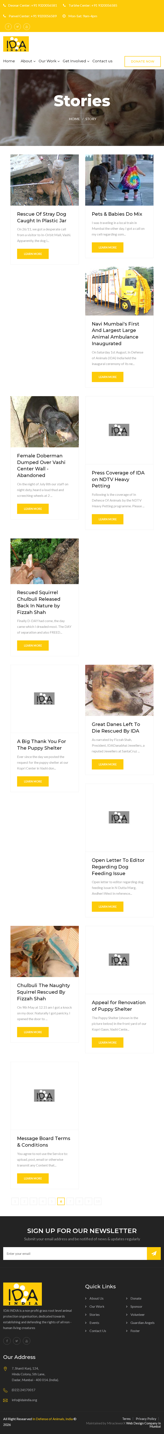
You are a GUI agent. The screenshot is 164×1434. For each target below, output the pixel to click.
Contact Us (97, 1331)
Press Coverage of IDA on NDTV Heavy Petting (118, 479)
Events (94, 1323)
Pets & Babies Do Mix (117, 214)
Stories (94, 1314)
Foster (135, 1331)
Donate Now (142, 61)
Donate (135, 1298)
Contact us (102, 61)
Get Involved (74, 61)
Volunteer (137, 1314)
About (26, 61)
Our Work (47, 61)
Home (9, 61)
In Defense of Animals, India (52, 1419)
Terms (126, 1419)
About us (96, 1298)
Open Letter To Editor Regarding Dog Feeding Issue (118, 866)
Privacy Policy (146, 1419)
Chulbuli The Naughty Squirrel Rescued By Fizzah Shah (43, 992)
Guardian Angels (142, 1323)
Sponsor (136, 1306)
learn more (33, 254)
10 (98, 1201)
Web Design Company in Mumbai (143, 1424)
